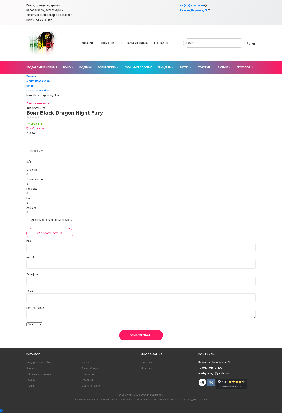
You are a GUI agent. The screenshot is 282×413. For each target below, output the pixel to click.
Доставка (147, 362)
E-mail (30, 257)
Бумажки (204, 67)
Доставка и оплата (134, 43)
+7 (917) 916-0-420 (191, 5)
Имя (29, 240)
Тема (29, 290)
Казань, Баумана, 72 (193, 10)
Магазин (87, 43)
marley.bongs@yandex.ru (213, 373)
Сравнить (37, 123)
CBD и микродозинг (138, 67)
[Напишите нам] (141, 410)
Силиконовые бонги (38, 90)
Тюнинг (223, 67)
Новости (107, 43)
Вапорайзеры (107, 67)
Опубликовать (141, 335)
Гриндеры (164, 67)
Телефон (32, 274)
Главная (31, 76)
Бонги (67, 67)
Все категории (91, 385)
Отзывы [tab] (36, 150)
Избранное (37, 128)
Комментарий (35, 307)
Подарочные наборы (42, 67)
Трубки (184, 67)
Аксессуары (245, 67)
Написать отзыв (50, 233)
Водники (85, 67)
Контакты (161, 43)
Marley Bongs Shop (38, 80)
